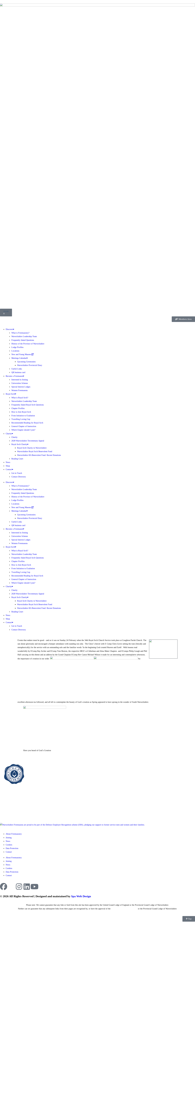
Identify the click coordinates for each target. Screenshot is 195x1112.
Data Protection (12, 848)
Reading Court (17, 459)
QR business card (18, 372)
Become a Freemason (14, 376)
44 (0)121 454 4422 (11, 812)
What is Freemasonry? (20, 333)
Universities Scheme (19, 383)
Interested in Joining (19, 380)
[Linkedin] (26, 886)
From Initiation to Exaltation (23, 416)
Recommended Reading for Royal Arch (27, 423)
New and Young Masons (21, 354)
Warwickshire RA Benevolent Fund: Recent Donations (39, 455)
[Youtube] (34, 886)
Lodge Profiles (17, 347)
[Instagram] (19, 886)
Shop (8, 466)
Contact (9, 469)
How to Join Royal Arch (21, 412)
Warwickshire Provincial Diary (29, 365)
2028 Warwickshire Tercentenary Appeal (27, 441)
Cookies (9, 845)
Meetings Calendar (18, 358)
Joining (9, 838)
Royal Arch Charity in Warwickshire (32, 448)
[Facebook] (3, 886)
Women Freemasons (19, 390)
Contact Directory (18, 477)
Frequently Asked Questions (22, 340)
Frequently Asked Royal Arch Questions (27, 405)
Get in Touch (16, 473)
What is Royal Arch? (19, 398)
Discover (9, 329)
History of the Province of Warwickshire (27, 344)
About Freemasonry (14, 834)
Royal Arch (10, 394)
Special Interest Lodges (20, 387)
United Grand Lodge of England (124, 909)
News (8, 462)
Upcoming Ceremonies (26, 362)
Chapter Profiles (18, 408)
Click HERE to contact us (12, 816)
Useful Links (16, 369)
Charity (9, 434)
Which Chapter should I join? (23, 430)
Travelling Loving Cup (20, 419)
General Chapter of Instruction (23, 426)
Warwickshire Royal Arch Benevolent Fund (34, 451)
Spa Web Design (81, 896)
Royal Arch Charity (19, 444)
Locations (15, 351)
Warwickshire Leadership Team (24, 336)
